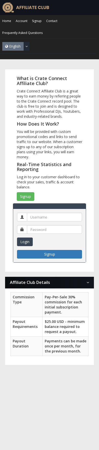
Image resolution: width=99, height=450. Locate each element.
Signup (25, 196)
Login (24, 241)
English (14, 46)
